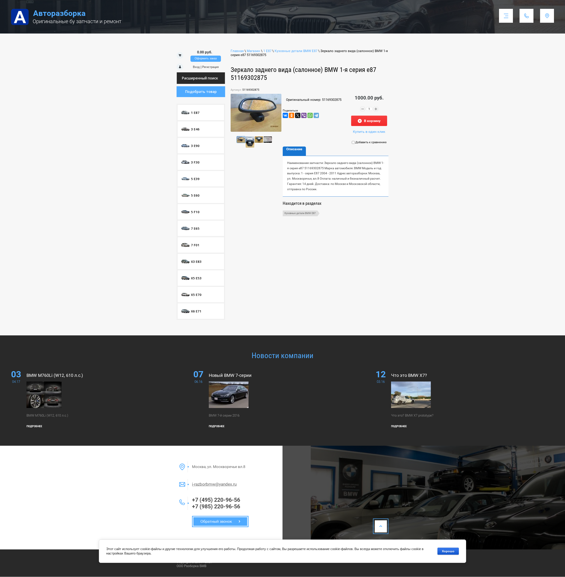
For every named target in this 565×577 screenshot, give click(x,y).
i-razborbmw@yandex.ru (214, 484)
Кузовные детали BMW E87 (296, 51)
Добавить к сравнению (371, 142)
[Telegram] (316, 115)
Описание (294, 149)
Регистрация (210, 67)
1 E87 (267, 51)
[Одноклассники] (291, 115)
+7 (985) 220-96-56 (216, 506)
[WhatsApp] (310, 115)
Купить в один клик (369, 132)
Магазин (253, 51)
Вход (196, 67)
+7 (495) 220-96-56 (216, 500)
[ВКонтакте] (285, 115)
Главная (237, 51)
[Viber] (304, 115)
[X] (297, 115)
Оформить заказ (206, 58)
